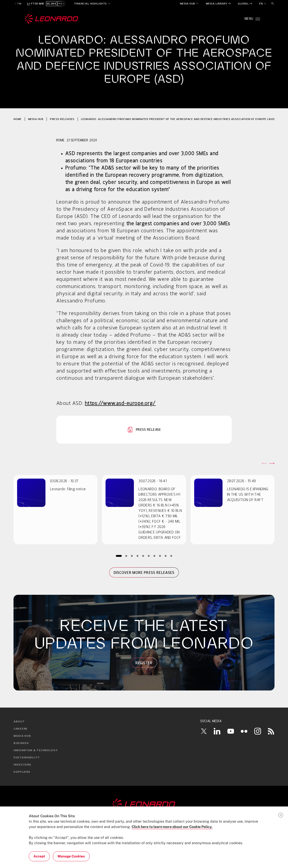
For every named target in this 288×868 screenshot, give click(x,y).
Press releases (62, 119)
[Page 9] (166, 556)
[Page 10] (171, 556)
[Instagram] (257, 731)
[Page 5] (143, 556)
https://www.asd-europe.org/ (120, 403)
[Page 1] (119, 556)
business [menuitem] (21, 743)
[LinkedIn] (217, 731)
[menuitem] (189, 3)
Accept (39, 856)
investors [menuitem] (22, 765)
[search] (272, 3)
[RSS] (271, 731)
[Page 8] (160, 556)
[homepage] (51, 19)
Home (18, 119)
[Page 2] (126, 556)
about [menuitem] (19, 721)
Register (144, 663)
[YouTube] (230, 731)
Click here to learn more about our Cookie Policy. (172, 827)
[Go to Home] (144, 804)
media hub (35, 119)
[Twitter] (203, 731)
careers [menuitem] (20, 729)
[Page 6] (149, 556)
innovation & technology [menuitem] (36, 750)
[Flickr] (244, 731)
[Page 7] (154, 556)
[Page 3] (132, 556)
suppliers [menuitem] (22, 772)
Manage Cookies (71, 856)
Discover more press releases (144, 572)
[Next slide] (271, 463)
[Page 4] (137, 556)
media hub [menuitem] (22, 736)
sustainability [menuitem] (27, 757)
